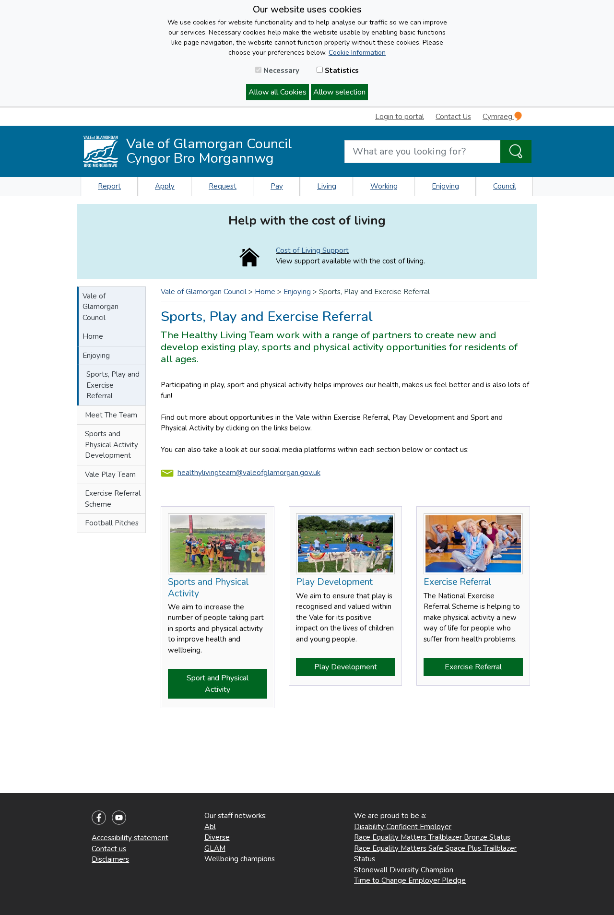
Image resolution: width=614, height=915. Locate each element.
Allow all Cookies (277, 92)
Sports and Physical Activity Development (111, 444)
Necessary (280, 70)
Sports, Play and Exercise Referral (113, 385)
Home (93, 336)
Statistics (341, 70)
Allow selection (339, 92)
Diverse (217, 837)
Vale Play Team (110, 474)
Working (384, 186)
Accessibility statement (130, 838)
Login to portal (399, 116)
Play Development (345, 667)
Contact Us (453, 116)
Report (109, 186)
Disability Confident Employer (402, 827)
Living (326, 186)
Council (504, 186)
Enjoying (445, 186)
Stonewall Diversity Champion (403, 870)
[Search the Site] (515, 151)
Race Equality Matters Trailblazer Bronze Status (432, 837)
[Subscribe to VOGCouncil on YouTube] (119, 817)
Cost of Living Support (312, 250)
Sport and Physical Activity (217, 684)
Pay (277, 186)
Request (222, 186)
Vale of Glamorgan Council (100, 306)
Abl (210, 827)
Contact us (109, 849)
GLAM (214, 848)
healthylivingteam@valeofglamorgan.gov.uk (248, 472)
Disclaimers (110, 859)
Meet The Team (111, 415)
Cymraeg (498, 116)
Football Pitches (112, 523)
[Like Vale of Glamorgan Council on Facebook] (99, 817)
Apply (165, 186)
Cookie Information (357, 52)
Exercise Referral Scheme (113, 498)
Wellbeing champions (239, 859)
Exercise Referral (473, 667)
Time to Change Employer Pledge (410, 880)
